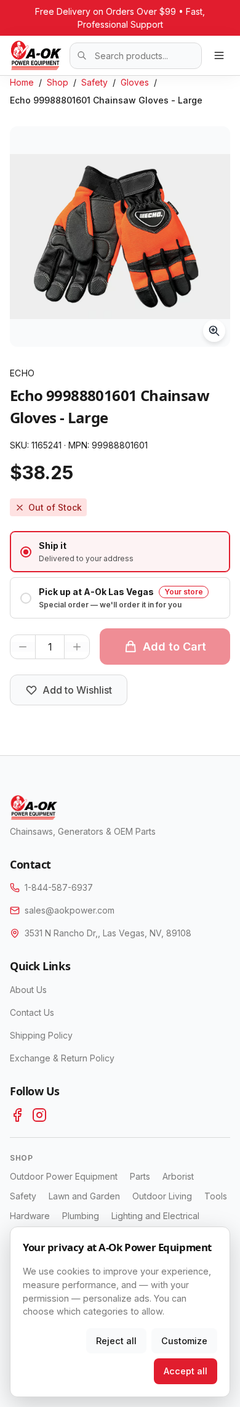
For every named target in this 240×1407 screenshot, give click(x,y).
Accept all (185, 1371)
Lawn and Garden (84, 1196)
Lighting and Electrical (155, 1215)
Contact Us (32, 1012)
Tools (215, 1196)
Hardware (30, 1215)
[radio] (120, 551)
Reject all (116, 1341)
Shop (57, 82)
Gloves (135, 82)
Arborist (178, 1176)
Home (22, 82)
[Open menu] (219, 55)
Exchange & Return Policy (62, 1058)
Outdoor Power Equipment (64, 1176)
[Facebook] (17, 1115)
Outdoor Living (162, 1196)
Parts (140, 1176)
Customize (184, 1341)
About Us (28, 989)
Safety (94, 82)
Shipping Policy (41, 1035)
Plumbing (80, 1215)
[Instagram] (39, 1115)
